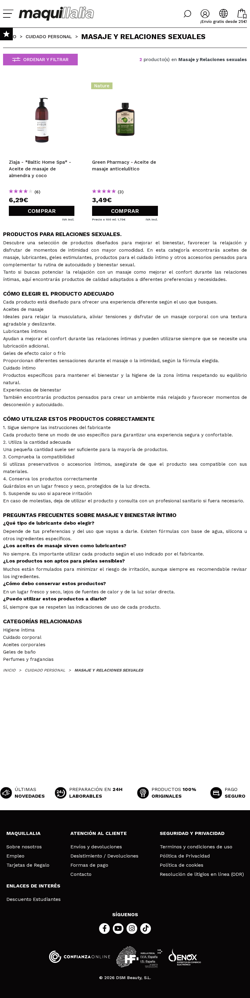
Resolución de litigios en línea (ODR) (202, 874)
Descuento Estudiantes (33, 899)
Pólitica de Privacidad (185, 856)
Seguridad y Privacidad (192, 833)
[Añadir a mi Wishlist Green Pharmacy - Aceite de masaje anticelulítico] (125, 87)
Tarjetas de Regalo (27, 865)
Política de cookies (181, 865)
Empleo (15, 856)
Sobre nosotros (24, 846)
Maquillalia (23, 833)
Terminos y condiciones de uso (196, 846)
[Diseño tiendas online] (185, 957)
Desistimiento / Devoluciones (104, 856)
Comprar (42, 211)
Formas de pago (89, 865)
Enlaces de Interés (33, 886)
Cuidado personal (49, 36)
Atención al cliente (98, 833)
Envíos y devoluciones (96, 846)
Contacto (80, 874)
